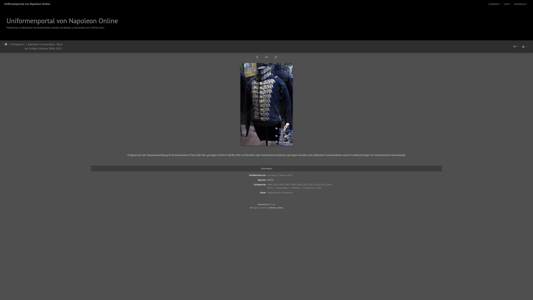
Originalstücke (274, 192)
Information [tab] (266, 168)
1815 (269, 187)
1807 (287, 184)
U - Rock (317, 187)
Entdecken (494, 3)
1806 (281, 184)
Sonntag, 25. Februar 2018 (279, 175)
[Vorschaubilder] (266, 57)
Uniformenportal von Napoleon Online (27, 4)
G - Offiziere (293, 187)
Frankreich (288, 192)
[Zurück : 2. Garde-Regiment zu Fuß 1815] (257, 57)
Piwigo (272, 204)
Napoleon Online (260, 207)
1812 (317, 184)
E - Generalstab (280, 187)
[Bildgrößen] (516, 46)
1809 (299, 184)
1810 (305, 184)
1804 (269, 184)
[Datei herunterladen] (524, 46)
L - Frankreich (306, 187)
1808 (293, 184)
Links (506, 3)
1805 (275, 184)
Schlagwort (17, 44)
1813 (323, 184)
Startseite (5, 46)
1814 (329, 184)
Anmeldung (519, 3)
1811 (311, 184)
